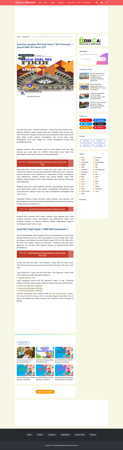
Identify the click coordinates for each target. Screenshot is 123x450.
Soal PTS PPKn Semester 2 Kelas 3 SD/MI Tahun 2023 (47, 209)
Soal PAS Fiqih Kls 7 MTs (26, 278)
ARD (82, 167)
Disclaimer (51, 435)
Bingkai (83, 174)
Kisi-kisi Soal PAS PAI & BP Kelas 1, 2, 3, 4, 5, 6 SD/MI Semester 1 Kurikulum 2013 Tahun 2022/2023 (97, 77)
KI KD (83, 189)
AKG (82, 157)
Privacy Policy (79, 435)
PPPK (96, 177)
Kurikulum (98, 157)
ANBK (83, 165)
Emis (83, 181)
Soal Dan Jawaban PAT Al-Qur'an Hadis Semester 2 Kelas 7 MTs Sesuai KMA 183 (97, 96)
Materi (97, 160)
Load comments (46, 392)
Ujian (97, 191)
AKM (82, 160)
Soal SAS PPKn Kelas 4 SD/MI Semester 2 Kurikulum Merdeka (26, 379)
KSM (82, 193)
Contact (40, 435)
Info (82, 186)
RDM (96, 181)
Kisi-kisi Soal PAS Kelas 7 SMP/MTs (30, 286)
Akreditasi (84, 162)
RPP (96, 184)
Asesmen (84, 169)
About (29, 435)
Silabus (97, 186)
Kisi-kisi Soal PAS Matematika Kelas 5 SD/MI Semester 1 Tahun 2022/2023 (97, 87)
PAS (96, 165)
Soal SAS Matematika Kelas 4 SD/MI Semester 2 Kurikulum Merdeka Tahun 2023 (64, 379)
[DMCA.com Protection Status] (90, 40)
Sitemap (93, 435)
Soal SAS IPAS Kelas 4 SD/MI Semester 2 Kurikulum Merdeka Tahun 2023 (64, 362)
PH (96, 172)
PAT (96, 167)
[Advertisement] (61, 19)
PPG (96, 174)
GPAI (83, 184)
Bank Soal (21, 58)
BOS (82, 177)
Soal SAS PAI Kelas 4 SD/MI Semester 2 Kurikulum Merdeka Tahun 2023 (44, 379)
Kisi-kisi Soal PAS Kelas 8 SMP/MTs (30, 288)
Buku (83, 179)
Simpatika (98, 189)
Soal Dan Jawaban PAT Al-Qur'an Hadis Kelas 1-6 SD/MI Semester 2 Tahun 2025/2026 (25, 363)
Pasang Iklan (65, 435)
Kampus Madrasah (61, 445)
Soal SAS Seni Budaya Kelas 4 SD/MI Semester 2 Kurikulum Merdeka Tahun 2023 (44, 363)
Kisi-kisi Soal (85, 191)
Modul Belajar (99, 162)
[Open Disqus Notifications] (96, 3)
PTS (96, 179)
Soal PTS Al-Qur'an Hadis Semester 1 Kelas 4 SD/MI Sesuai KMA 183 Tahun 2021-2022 (98, 105)
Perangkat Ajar (100, 169)
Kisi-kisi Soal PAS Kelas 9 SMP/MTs (30, 291)
